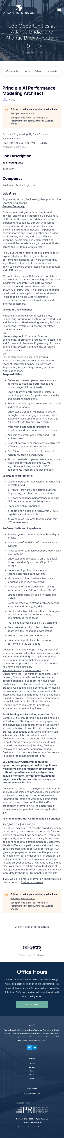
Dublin (32, 1071)
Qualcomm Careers (32, 882)
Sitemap (31, 1127)
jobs (27, 71)
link (55, 872)
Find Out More (32, 1005)
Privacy (40, 1127)
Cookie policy (40, 955)
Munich (32, 1075)
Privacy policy (25, 955)
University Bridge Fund (32, 1093)
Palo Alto (32, 1063)
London (32, 1067)
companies (12, 71)
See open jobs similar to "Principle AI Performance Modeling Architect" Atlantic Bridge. (32, 120)
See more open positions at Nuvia (32, 926)
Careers (21, 1127)
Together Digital (35, 1122)
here (47, 673)
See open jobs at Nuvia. (23, 113)
